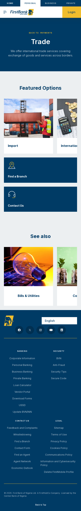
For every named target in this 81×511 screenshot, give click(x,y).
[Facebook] (19, 330)
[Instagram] (40, 330)
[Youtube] (51, 330)
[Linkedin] (62, 330)
